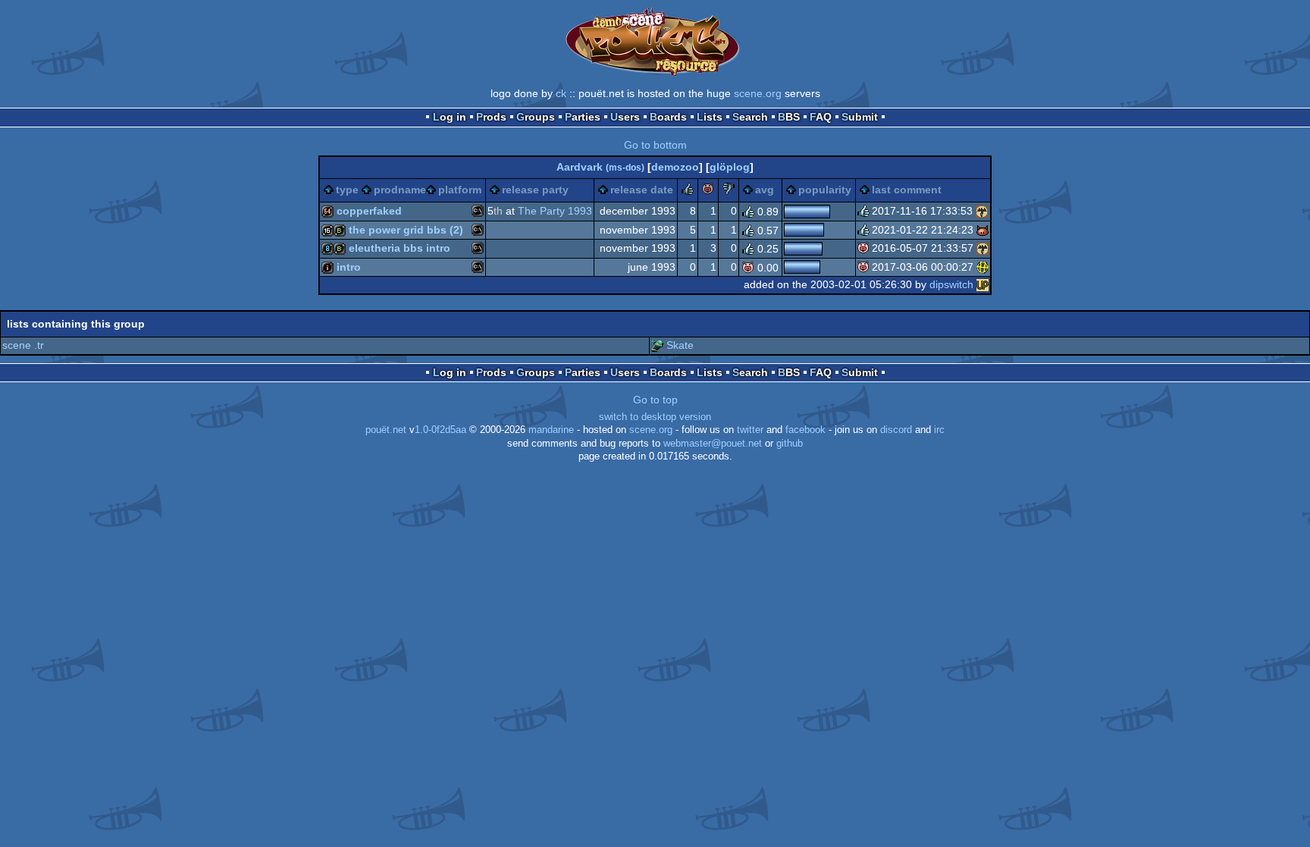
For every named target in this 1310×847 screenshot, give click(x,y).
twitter (750, 430)
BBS (789, 117)
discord (896, 430)
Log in (449, 117)
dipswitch (951, 284)
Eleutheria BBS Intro (399, 248)
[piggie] (708, 191)
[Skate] (657, 345)
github (789, 443)
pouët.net (385, 430)
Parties (582, 117)
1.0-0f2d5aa (440, 430)
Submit (859, 117)
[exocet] (982, 230)
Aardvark (600, 167)
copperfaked (369, 211)
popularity (824, 190)
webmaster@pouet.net (712, 443)
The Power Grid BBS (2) (406, 230)
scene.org (758, 93)
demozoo (675, 167)
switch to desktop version (655, 417)
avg (764, 190)
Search (750, 117)
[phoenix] (982, 267)
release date (641, 190)
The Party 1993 (555, 211)
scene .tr (23, 345)
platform (459, 190)
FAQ (821, 117)
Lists (709, 117)
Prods (491, 117)
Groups (535, 117)
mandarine (551, 430)
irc (939, 430)
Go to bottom (655, 145)
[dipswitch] (982, 284)
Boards (668, 117)
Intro (349, 267)
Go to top (655, 400)
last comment (907, 190)
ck (561, 93)
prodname (400, 190)
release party (535, 190)
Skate (680, 345)
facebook (805, 430)
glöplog (730, 167)
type (347, 190)
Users (625, 117)
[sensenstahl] (982, 211)
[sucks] (728, 191)
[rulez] (688, 191)
